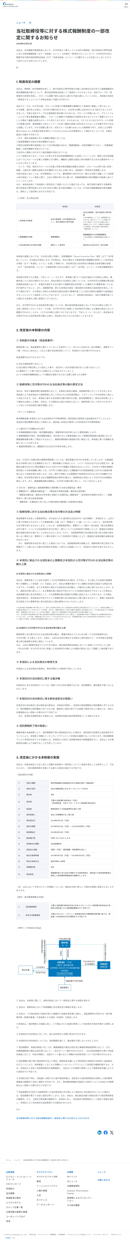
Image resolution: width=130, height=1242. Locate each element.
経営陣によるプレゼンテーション (79, 1199)
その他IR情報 (73, 1205)
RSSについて (116, 1234)
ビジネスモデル (13, 1202)
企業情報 (10, 1172)
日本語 (7, 1238)
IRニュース (72, 1181)
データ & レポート (45, 1204)
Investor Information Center (77, 1191)
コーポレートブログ (15, 1216)
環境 (39, 1181)
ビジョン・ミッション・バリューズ (18, 1177)
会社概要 (10, 1193)
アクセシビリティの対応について (79, 1234)
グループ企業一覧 (14, 1207)
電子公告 (32, 1234)
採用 (8, 1221)
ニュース (17, 1160)
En (14, 1238)
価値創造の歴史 (13, 1198)
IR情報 (70, 1172)
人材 (39, 1195)
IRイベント (72, 1176)
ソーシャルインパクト (47, 1186)
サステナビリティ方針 (47, 1176)
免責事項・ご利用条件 (58, 1234)
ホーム (8, 1160)
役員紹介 (10, 1188)
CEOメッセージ (13, 1184)
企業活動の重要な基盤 (16, 1212)
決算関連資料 (73, 1186)
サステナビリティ (45, 1172)
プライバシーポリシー (101, 1234)
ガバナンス (42, 1200)
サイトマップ (42, 1234)
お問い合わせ (104, 1180)
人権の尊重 (42, 1190)
